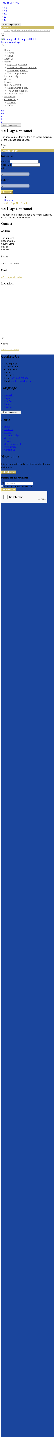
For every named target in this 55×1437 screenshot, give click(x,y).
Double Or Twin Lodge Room (22, 67)
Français (8, 404)
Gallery (7, 79)
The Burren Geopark (17, 90)
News (10, 55)
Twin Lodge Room (16, 73)
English (7, 398)
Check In (5, 161)
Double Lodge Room (17, 70)
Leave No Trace (15, 93)
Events (10, 52)
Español (8, 401)
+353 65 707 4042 (10, 2)
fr (5, 16)
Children (5, 179)
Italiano (8, 406)
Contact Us (10, 99)
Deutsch (8, 395)
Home (7, 50)
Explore (8, 82)
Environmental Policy (17, 87)
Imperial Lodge (11, 76)
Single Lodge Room (17, 64)
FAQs (10, 105)
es (5, 13)
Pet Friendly (10, 96)
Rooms (8, 61)
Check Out (6, 164)
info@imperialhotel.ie (11, 277)
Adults (4, 168)
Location (11, 102)
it (5, 19)
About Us (8, 58)
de (5, 7)
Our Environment (13, 84)
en (5, 10)
